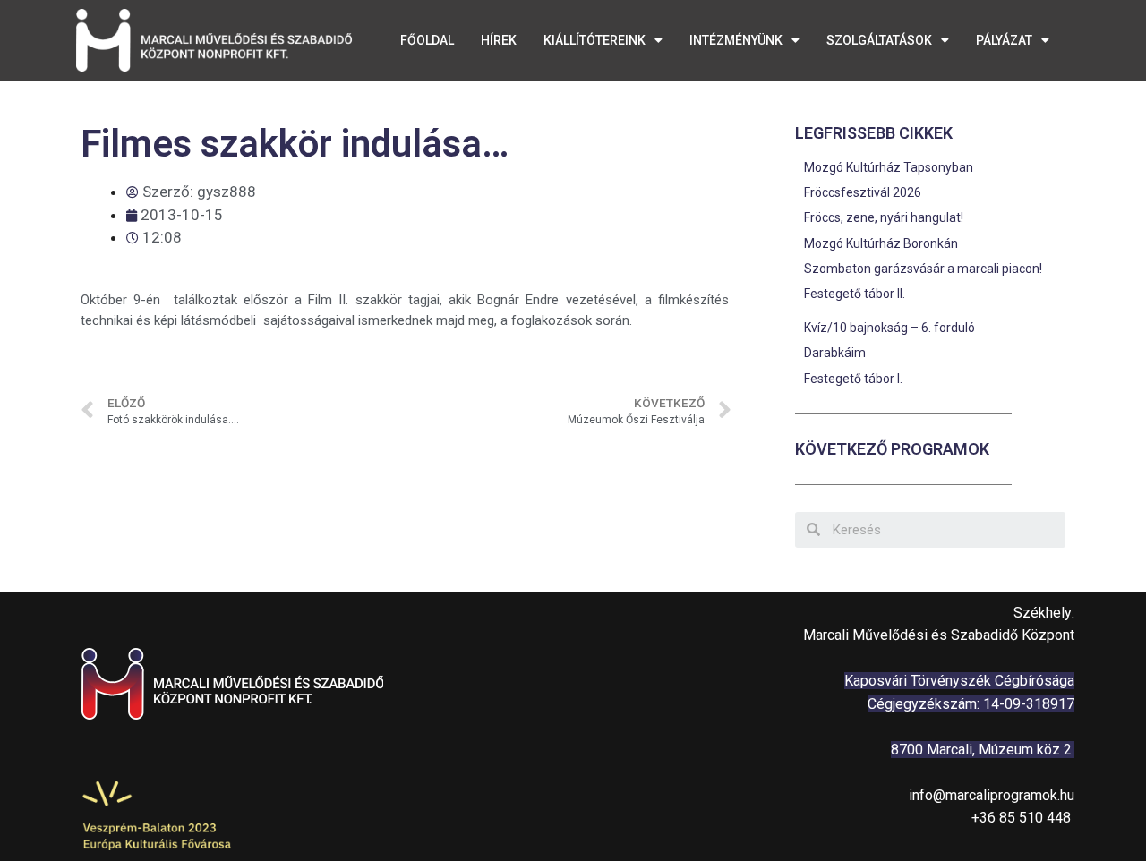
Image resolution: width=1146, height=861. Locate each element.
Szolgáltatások (879, 40)
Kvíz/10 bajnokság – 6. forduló (889, 327)
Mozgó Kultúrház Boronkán (881, 243)
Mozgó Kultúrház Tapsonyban (888, 167)
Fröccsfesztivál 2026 (862, 192)
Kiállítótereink (594, 40)
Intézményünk (736, 40)
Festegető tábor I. (853, 378)
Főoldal (427, 40)
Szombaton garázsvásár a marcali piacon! (923, 268)
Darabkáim (835, 352)
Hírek (499, 40)
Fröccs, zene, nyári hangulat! (885, 217)
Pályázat (1004, 40)
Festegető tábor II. (854, 293)
